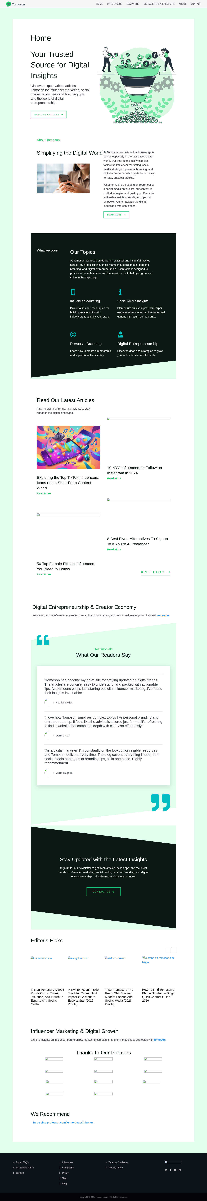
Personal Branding (86, 344)
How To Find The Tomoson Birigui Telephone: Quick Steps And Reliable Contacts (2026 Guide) (158, 997)
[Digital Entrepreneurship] (120, 334)
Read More (44, 493)
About (182, 4)
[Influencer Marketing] (73, 292)
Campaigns (133, 4)
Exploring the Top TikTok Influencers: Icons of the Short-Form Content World (68, 482)
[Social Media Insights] (120, 292)
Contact (196, 4)
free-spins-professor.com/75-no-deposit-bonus (63, 1122)
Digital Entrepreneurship (159, 4)
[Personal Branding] (73, 334)
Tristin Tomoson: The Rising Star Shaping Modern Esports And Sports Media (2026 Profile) (82, 997)
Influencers (114, 4)
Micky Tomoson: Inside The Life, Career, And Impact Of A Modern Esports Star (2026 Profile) (46, 997)
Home (99, 4)
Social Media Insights (133, 301)
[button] (173, 950)
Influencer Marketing (85, 301)
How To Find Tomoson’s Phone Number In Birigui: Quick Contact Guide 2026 (122, 995)
